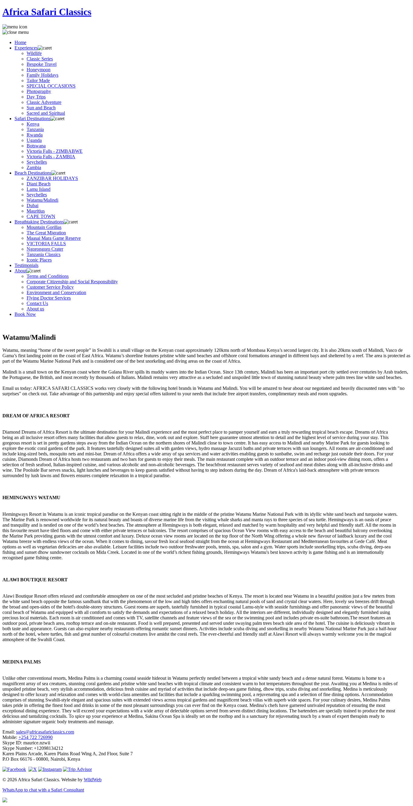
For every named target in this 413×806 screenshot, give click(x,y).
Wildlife (34, 53)
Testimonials (26, 265)
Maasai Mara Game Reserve (54, 238)
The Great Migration (46, 232)
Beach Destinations (33, 172)
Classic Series (40, 58)
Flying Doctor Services (49, 297)
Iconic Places (39, 259)
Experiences (26, 47)
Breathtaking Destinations (39, 221)
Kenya (33, 124)
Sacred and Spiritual (46, 113)
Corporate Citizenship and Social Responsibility (72, 281)
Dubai (32, 205)
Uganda (34, 140)
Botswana (36, 145)
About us (35, 308)
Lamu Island (38, 189)
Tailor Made (38, 80)
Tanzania (35, 129)
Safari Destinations (32, 118)
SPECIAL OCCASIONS (51, 85)
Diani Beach (38, 183)
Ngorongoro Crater (45, 249)
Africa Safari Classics (46, 11)
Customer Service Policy (50, 287)
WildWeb (93, 779)
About (21, 270)
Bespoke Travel (42, 64)
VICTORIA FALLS (46, 243)
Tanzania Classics (43, 254)
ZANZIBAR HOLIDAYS (52, 178)
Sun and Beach (41, 107)
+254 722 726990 (35, 737)
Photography (39, 91)
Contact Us (37, 303)
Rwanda (35, 134)
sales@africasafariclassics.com (45, 731)
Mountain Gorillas (44, 227)
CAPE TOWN (41, 216)
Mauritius (36, 211)
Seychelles (37, 162)
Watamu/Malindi (42, 200)
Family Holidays (42, 75)
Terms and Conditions (48, 276)
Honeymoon (38, 69)
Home (20, 42)
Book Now (25, 314)
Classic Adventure (44, 102)
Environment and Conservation (56, 292)
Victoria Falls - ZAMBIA (51, 156)
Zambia (34, 167)
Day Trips (36, 96)
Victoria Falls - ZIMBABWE (55, 151)
